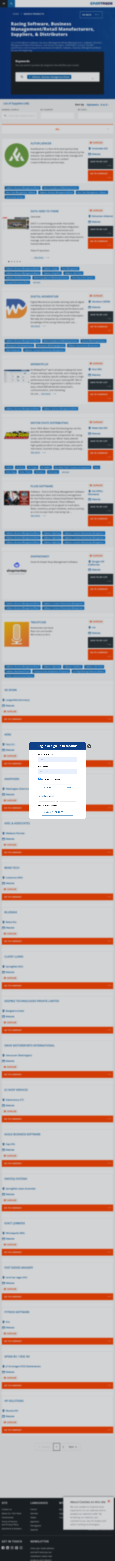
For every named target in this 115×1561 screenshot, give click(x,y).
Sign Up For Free (53, 812)
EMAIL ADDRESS (45, 755)
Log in (47, 787)
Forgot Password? (46, 795)
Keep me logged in (51, 780)
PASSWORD (43, 767)
